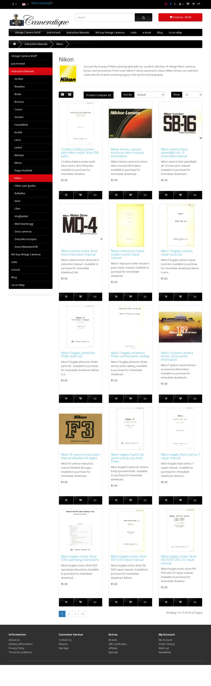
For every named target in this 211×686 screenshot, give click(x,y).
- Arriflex (17, 79)
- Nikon (16, 178)
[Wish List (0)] (187, 4)
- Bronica (17, 102)
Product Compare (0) (98, 95)
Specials (113, 652)
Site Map (64, 648)
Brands (113, 640)
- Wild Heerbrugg (22, 224)
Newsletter (165, 652)
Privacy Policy (16, 648)
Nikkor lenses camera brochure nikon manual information (127, 152)
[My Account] (181, 4)
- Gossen (17, 117)
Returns (63, 644)
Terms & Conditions (20, 652)
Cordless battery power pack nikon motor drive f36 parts (80, 152)
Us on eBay (175, 32)
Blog (160, 32)
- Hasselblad (19, 124)
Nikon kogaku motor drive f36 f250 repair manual (129, 558)
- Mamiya (17, 155)
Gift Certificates (118, 644)
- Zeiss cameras (21, 231)
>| (82, 614)
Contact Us (65, 640)
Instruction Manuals (78, 32)
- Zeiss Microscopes (23, 239)
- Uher (15, 208)
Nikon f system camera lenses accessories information (177, 356)
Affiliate (113, 648)
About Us (14, 640)
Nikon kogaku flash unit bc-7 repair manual (180, 456)
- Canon (16, 109)
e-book (147, 32)
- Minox (16, 163)
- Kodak (16, 132)
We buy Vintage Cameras (109, 32)
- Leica (16, 140)
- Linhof (16, 147)
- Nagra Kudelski (21, 170)
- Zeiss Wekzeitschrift (24, 247)
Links (133, 32)
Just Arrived (53, 32)
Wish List (164, 648)
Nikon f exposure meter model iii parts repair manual (127, 254)
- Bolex (16, 94)
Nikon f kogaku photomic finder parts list (78, 354)
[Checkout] (198, 4)
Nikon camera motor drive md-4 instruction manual (79, 252)
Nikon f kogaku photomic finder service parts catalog (130, 354)
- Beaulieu (18, 86)
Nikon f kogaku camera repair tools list (176, 252)
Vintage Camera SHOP (28, 32)
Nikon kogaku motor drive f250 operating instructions (80, 558)
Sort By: (127, 94)
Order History (167, 644)
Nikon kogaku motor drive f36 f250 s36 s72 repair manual (179, 560)
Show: (176, 94)
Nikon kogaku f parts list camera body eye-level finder (127, 458)
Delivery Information (21, 644)
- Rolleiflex (18, 193)
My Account (165, 640)
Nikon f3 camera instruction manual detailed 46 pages (80, 456)
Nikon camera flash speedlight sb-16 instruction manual (174, 152)
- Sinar (15, 201)
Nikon (59, 44)
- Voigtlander (19, 216)
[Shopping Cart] (193, 4)
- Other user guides (23, 185)
